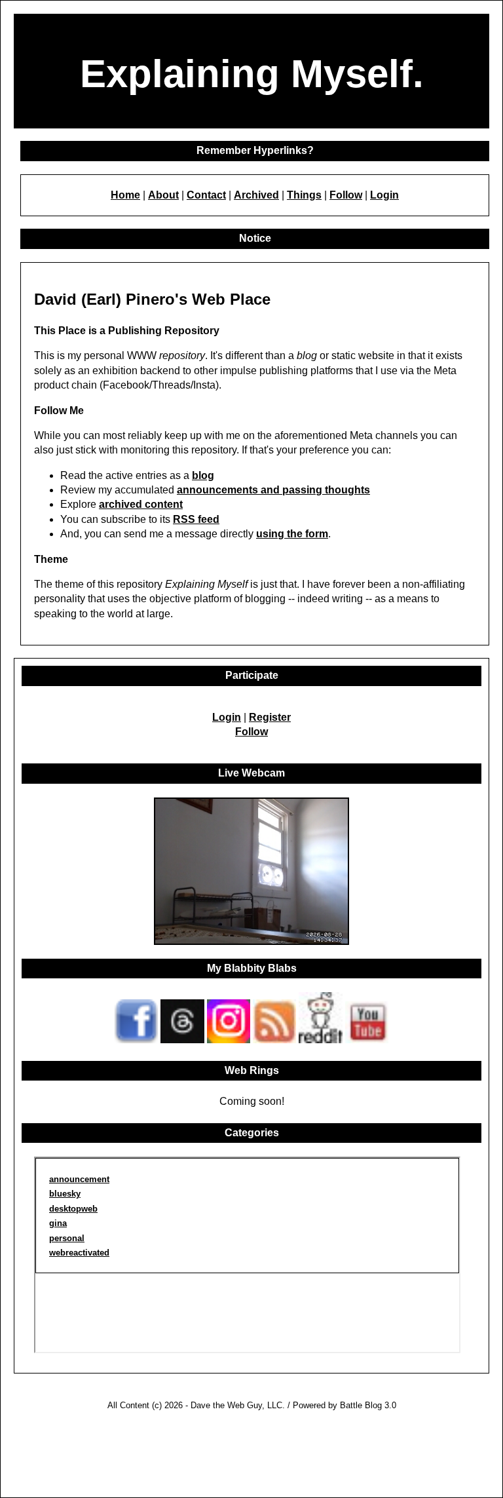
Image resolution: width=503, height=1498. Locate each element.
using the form (292, 533)
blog (203, 475)
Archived (256, 195)
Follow (345, 195)
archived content (141, 504)
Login (384, 195)
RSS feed (196, 519)
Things (304, 195)
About (163, 195)
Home (125, 195)
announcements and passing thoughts (273, 489)
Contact (206, 195)
